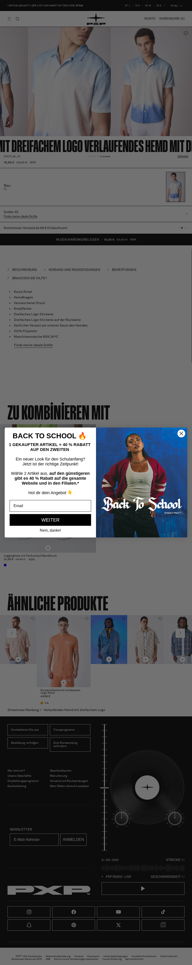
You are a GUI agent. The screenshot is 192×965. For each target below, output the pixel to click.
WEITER (50, 519)
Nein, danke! (50, 530)
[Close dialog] (181, 433)
